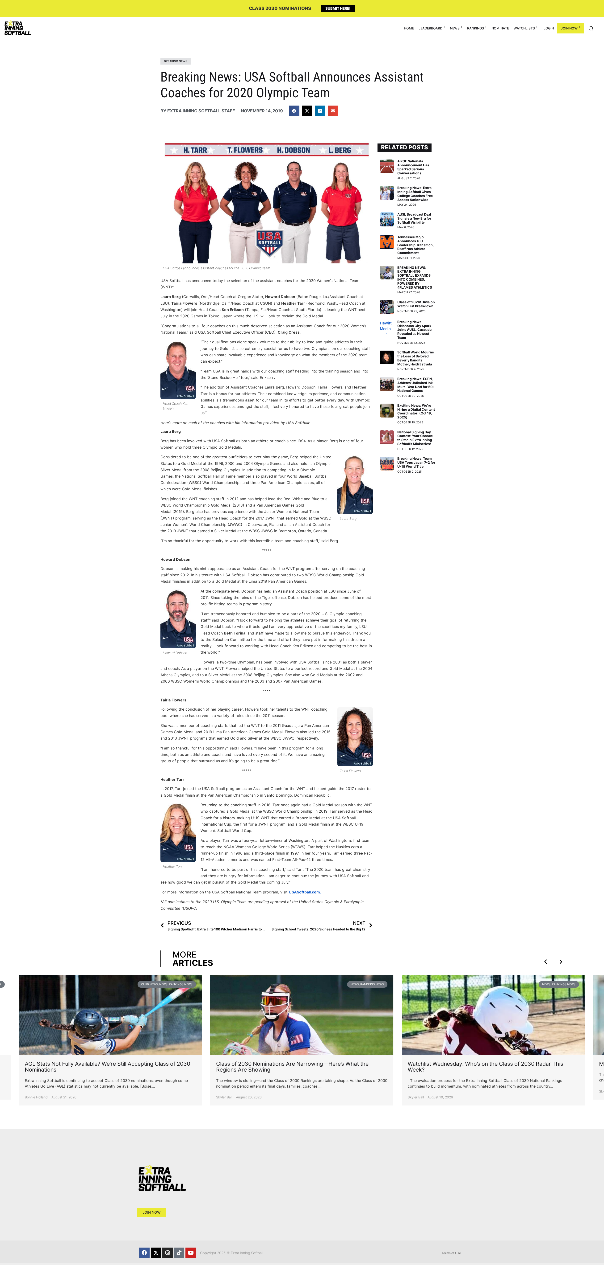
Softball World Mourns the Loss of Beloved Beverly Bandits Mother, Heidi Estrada (415, 358)
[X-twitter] (156, 1253)
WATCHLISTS (524, 28)
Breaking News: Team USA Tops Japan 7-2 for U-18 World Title (416, 462)
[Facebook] (144, 1253)
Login (549, 28)
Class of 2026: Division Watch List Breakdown (416, 304)
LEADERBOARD (430, 28)
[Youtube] (190, 1253)
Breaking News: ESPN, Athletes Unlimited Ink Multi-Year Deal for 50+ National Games (416, 385)
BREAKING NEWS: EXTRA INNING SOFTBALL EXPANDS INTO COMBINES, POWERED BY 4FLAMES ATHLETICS (414, 277)
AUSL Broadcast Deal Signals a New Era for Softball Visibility (414, 218)
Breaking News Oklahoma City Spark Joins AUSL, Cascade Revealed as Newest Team (414, 330)
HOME (409, 28)
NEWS (455, 28)
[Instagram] (167, 1253)
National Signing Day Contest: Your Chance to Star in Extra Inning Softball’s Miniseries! (415, 438)
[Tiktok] (179, 1253)
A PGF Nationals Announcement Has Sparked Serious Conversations (413, 167)
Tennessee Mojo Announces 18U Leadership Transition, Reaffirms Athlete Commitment (415, 245)
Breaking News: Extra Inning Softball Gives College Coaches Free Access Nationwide (415, 193)
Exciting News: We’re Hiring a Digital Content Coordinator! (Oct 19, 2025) (416, 411)
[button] (294, 111)
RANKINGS (475, 28)
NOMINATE (500, 28)
